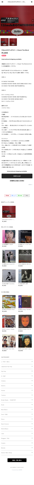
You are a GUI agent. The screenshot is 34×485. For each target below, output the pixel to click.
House (3, 390)
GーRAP (3, 376)
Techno (3, 395)
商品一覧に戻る (17, 460)
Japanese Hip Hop (6, 366)
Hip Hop (3, 371)
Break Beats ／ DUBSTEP (8, 400)
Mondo (3, 448)
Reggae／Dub (5, 438)
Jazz (2, 433)
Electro (3, 385)
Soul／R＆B (4, 414)
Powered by (15, 469)
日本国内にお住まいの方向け (17, 180)
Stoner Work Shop (6, 452)
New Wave (4, 409)
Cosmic (3, 443)
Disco (3, 419)
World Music (4, 428)
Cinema (3, 381)
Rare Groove (5, 424)
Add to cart (17, 176)
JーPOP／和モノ (5, 361)
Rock (2, 405)
